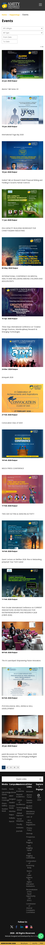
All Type (6, 33)
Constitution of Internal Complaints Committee (29, 908)
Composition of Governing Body (29, 864)
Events (3, 789)
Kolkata (11, 818)
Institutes (19, 828)
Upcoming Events (3, 793)
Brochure (24, 943)
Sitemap (29, 833)
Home (4, 15)
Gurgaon (11, 799)
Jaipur (11, 796)
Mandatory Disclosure (29, 812)
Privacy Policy (29, 829)
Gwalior (11, 802)
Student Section (29, 807)
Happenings (14, 15)
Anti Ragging (29, 841)
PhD (41, 943)
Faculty (19, 824)
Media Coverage (3, 799)
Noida (11, 789)
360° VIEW (39, 799)
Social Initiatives (19, 820)
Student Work (3, 810)
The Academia (19, 790)
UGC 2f (29, 817)
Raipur (11, 815)
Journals (19, 831)
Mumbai (11, 811)
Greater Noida (11, 807)
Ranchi (11, 821)
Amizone (29, 791)
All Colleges (7, 28)
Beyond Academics (19, 795)
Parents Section (29, 801)
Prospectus (29, 837)
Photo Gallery (3, 804)
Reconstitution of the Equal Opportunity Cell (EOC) (29, 895)
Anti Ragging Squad (29, 848)
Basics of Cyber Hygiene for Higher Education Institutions (29, 878)
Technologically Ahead (19, 809)
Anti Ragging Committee (29, 855)
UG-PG (34, 943)
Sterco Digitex (35, 936)
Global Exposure (19, 814)
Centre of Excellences (19, 802)
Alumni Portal (29, 796)
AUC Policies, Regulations (29, 822)
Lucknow (11, 792)
